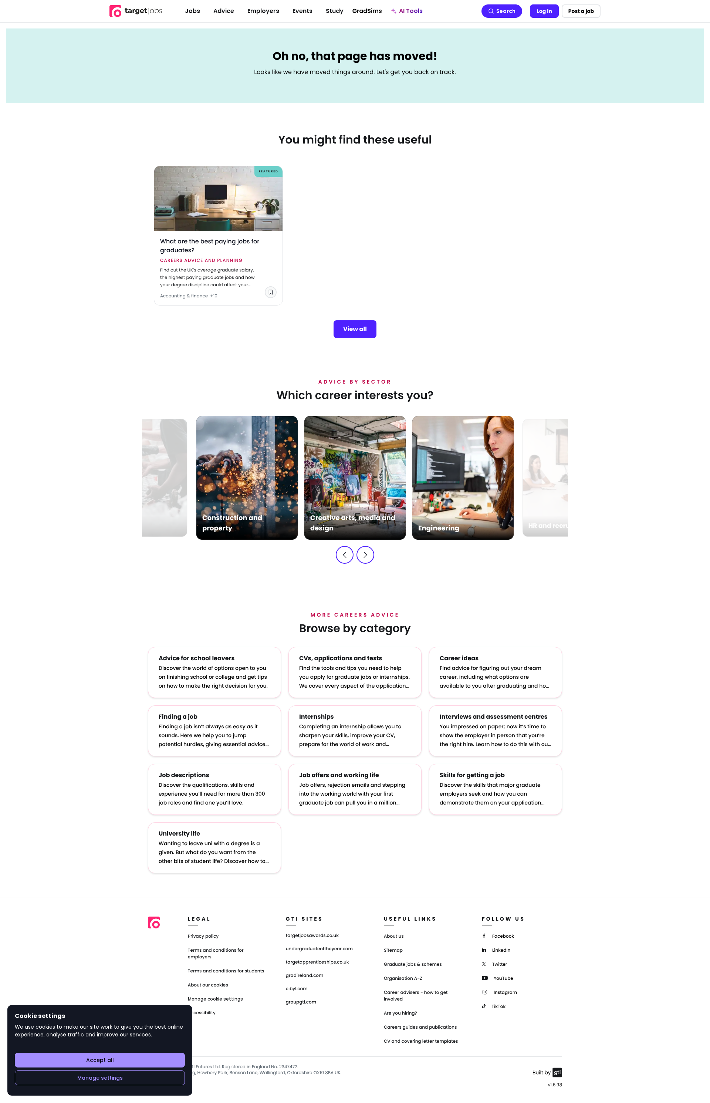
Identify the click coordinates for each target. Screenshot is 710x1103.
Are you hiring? (400, 1013)
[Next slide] (365, 555)
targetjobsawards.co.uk (312, 936)
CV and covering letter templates (421, 1041)
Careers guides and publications (420, 1027)
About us (394, 936)
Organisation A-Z (403, 978)
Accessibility (202, 1013)
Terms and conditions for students (226, 971)
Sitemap (393, 950)
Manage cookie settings (215, 999)
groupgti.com (301, 1002)
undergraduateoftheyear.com (319, 949)
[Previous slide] (345, 555)
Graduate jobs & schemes (413, 964)
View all (355, 329)
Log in (544, 11)
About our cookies (208, 985)
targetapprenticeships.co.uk (317, 962)
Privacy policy (203, 936)
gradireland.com (305, 976)
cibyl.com (297, 989)
